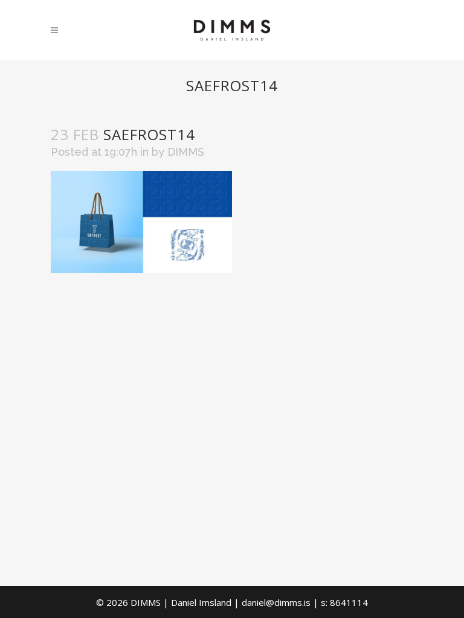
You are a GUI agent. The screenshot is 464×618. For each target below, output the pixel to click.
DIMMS (185, 151)
